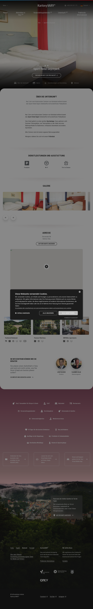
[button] (22, 313)
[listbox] (80, 292)
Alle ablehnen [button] (48, 313)
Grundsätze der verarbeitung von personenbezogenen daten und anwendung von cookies (43, 308)
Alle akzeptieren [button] (68, 313)
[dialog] (46, 304)
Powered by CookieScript (71, 317)
